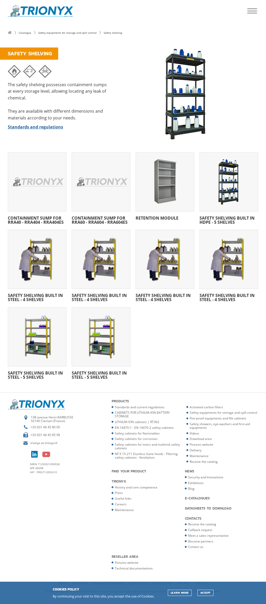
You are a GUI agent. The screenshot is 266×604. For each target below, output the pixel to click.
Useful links (123, 498)
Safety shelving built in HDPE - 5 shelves (227, 219)
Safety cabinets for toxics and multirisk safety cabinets (147, 446)
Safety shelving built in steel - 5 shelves (35, 374)
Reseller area (125, 557)
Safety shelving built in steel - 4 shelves (35, 297)
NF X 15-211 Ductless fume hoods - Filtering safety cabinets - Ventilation (146, 456)
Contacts (193, 519)
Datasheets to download (208, 508)
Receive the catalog (204, 461)
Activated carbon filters (206, 407)
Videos (194, 433)
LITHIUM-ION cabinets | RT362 (137, 422)
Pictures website (201, 444)
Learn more (180, 593)
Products (120, 401)
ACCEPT (205, 593)
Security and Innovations (205, 477)
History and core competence (136, 487)
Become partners (200, 541)
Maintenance (199, 456)
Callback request (200, 530)
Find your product (129, 471)
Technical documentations (134, 568)
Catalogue (25, 33)
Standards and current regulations (139, 407)
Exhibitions (196, 483)
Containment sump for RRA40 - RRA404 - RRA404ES (36, 219)
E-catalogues (197, 498)
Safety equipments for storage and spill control (67, 33)
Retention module (157, 217)
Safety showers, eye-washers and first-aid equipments (220, 426)
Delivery (196, 450)
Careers (121, 504)
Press (119, 493)
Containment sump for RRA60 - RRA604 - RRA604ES (100, 219)
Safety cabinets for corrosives (136, 439)
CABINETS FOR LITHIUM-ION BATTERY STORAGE (142, 414)
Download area (201, 439)
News (189, 471)
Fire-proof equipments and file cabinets (218, 418)
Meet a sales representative (208, 535)
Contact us (195, 547)
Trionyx (119, 481)
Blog (191, 488)
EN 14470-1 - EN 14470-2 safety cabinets (144, 427)
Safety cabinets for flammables (137, 433)
